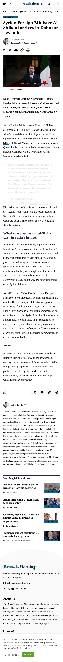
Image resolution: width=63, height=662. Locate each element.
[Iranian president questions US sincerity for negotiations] (52, 536)
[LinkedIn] (21, 589)
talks (6, 143)
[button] (6, 3)
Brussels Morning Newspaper (18, 11)
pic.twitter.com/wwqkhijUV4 (23, 191)
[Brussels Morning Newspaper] (31, 3)
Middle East (41, 11)
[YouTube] (13, 589)
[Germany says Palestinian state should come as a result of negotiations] (52, 518)
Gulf (22, 220)
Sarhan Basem (12, 526)
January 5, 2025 (39, 203)
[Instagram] (17, 589)
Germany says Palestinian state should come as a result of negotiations (21, 518)
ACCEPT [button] (28, 654)
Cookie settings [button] (12, 654)
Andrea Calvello (17, 40)
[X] (8, 589)
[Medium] (25, 589)
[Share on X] (10, 50)
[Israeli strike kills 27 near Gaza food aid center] (52, 503)
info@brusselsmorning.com (16, 583)
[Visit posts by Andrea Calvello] (6, 41)
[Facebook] (4, 589)
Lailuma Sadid (11, 493)
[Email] (16, 50)
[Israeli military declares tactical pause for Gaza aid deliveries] (52, 488)
